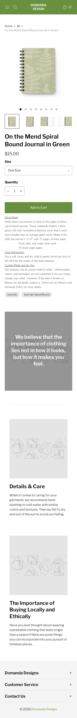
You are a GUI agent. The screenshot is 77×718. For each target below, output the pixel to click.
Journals (12, 294)
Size (8, 162)
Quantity (11, 182)
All (18, 26)
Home (8, 26)
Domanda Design (44, 709)
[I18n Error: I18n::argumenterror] (12, 121)
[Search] (15, 7)
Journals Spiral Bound (37, 294)
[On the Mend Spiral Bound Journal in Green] (38, 71)
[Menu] (7, 7)
